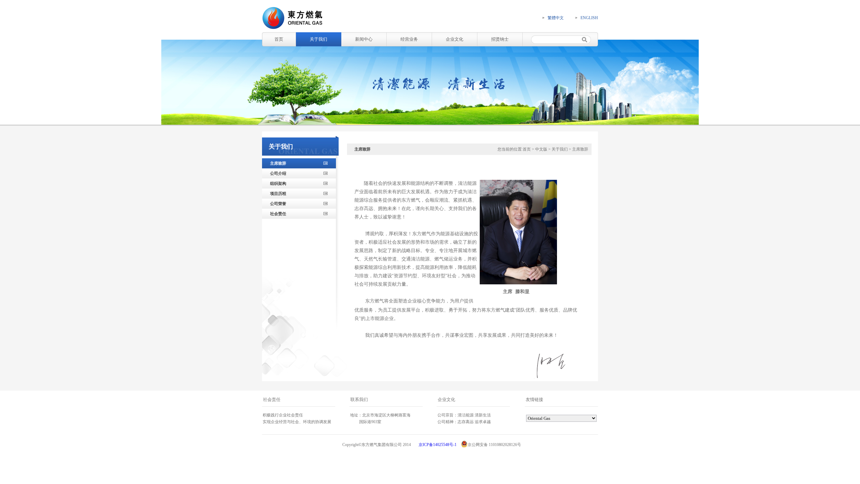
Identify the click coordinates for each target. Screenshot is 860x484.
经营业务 (409, 39)
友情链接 (534, 399)
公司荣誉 (278, 203)
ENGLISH (589, 17)
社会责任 (278, 213)
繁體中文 (556, 17)
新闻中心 (364, 39)
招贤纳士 (500, 39)
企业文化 (454, 39)
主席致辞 (278, 163)
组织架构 (278, 183)
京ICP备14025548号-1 (438, 444)
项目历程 (278, 193)
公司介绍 (278, 173)
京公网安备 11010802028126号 (494, 444)
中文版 (541, 149)
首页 (278, 39)
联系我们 (359, 399)
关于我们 (318, 39)
